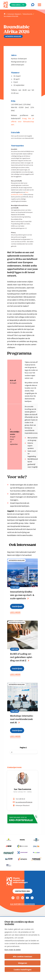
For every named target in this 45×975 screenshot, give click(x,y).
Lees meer (15, 612)
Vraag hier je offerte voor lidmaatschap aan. (22, 121)
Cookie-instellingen (22, 969)
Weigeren (22, 963)
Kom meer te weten (13, 949)
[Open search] (33, 4)
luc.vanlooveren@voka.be (24, 802)
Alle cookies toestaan (22, 956)
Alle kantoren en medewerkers (22, 904)
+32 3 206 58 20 (20, 799)
